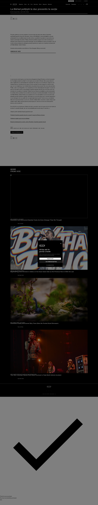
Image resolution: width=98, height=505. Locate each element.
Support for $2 (50, 258)
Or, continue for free (50, 265)
